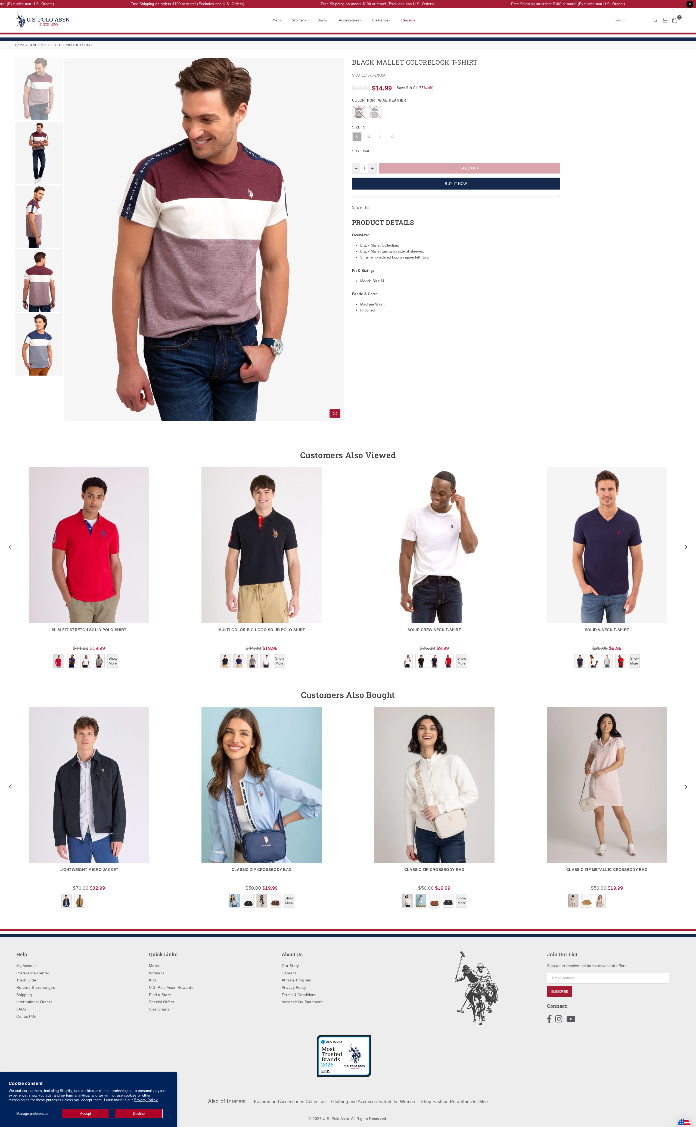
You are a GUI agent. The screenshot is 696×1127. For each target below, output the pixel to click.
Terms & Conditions (299, 995)
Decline (139, 1114)
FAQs (21, 1009)
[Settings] (665, 20)
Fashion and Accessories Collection (290, 1101)
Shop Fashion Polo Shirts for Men (454, 1101)
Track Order (27, 980)
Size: (358, 127)
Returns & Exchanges (35, 987)
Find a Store (160, 995)
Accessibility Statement (302, 1002)
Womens (157, 973)
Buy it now (456, 184)
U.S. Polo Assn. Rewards (171, 987)
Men (275, 20)
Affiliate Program (296, 980)
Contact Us (26, 1016)
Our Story (290, 966)
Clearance (380, 20)
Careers (289, 973)
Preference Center (32, 973)
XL (393, 137)
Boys (322, 20)
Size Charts (159, 1009)
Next (339, 239)
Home (19, 45)
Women (298, 20)
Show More (112, 660)
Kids (153, 980)
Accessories (349, 20)
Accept (85, 1114)
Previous (69, 239)
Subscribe (559, 991)
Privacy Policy (146, 1100)
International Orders (34, 1002)
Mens (154, 966)
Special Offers (161, 1002)
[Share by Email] (367, 207)
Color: (379, 100)
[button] (9, 547)
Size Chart (360, 151)
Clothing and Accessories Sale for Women (373, 1101)
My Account (26, 966)
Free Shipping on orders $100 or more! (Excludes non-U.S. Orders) (171, 4)
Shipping (24, 995)
